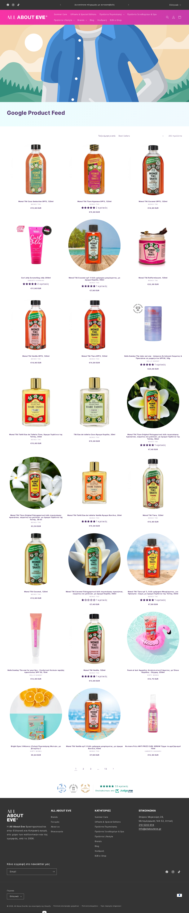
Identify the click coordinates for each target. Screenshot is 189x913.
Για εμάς (55, 822)
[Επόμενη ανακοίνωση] (128, 4)
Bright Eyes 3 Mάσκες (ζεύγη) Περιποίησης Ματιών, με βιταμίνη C (36, 747)
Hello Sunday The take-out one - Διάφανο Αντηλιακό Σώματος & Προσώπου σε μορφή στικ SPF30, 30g (153, 357)
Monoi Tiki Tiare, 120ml (153, 515)
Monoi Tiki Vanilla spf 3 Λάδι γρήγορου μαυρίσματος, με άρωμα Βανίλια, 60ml (94, 747)
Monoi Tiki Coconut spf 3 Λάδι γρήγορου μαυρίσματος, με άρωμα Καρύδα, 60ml (94, 279)
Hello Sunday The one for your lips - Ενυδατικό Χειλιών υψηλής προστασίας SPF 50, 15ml (35, 671)
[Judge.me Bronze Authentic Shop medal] (85, 788)
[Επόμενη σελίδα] (113, 769)
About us (55, 826)
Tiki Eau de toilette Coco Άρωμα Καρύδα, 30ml (94, 434)
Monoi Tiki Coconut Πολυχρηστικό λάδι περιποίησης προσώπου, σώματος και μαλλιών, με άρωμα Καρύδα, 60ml (94, 593)
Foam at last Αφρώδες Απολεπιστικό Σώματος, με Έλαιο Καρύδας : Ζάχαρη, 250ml (153, 671)
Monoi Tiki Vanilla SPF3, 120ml (35, 356)
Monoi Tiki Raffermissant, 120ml (153, 278)
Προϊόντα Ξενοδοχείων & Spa (109, 831)
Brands (54, 817)
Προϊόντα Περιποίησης (106, 826)
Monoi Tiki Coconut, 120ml (36, 592)
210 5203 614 (146, 825)
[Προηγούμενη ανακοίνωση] (60, 4)
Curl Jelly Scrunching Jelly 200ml (36, 278)
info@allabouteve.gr (150, 828)
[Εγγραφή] (54, 871)
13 (105, 769)
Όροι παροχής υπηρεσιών (111, 906)
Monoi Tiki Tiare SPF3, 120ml (94, 356)
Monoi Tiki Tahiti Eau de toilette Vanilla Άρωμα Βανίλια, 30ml (94, 515)
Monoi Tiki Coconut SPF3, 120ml (153, 201)
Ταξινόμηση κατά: (107, 136)
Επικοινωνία (57, 831)
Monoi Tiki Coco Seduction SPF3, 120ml (35, 201)
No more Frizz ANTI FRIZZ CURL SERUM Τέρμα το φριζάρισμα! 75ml (153, 747)
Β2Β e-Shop (100, 856)
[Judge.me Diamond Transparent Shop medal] (61, 788)
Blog (97, 846)
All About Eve (19, 906)
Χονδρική (99, 851)
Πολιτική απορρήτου (90, 906)
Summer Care (101, 817)
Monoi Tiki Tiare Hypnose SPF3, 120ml (94, 201)
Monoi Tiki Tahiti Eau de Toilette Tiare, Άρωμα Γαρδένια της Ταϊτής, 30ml (35, 435)
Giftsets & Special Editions (108, 822)
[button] (112, 14)
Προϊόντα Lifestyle (104, 836)
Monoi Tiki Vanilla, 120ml (94, 670)
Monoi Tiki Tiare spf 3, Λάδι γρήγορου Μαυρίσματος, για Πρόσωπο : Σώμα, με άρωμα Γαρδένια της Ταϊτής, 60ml (153, 593)
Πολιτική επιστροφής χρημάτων (66, 906)
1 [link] (75, 768)
